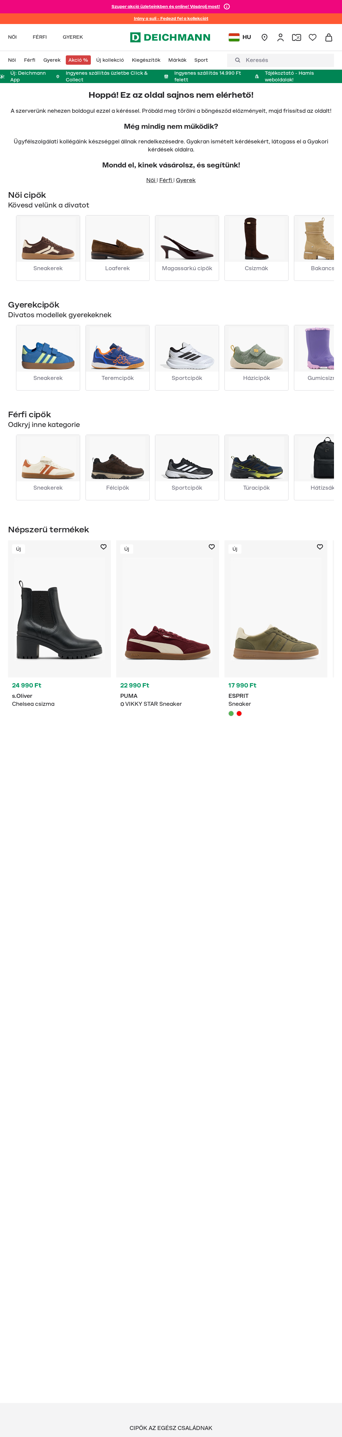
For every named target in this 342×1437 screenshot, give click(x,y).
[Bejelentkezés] (280, 37)
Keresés (257, 60)
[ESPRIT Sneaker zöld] (275, 641)
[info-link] (227, 7)
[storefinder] (264, 37)
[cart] (328, 37)
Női (151, 180)
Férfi (166, 180)
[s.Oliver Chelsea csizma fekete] (59, 641)
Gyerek (186, 180)
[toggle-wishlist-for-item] (104, 547)
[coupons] (296, 37)
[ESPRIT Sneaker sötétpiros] (239, 713)
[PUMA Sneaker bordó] (167, 641)
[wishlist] (312, 37)
